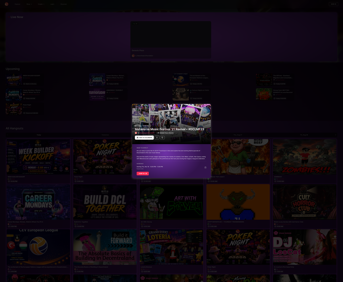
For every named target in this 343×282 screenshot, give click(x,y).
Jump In (141, 173)
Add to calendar (145, 137)
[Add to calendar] (205, 167)
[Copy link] (162, 137)
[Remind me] (157, 137)
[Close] (208, 107)
